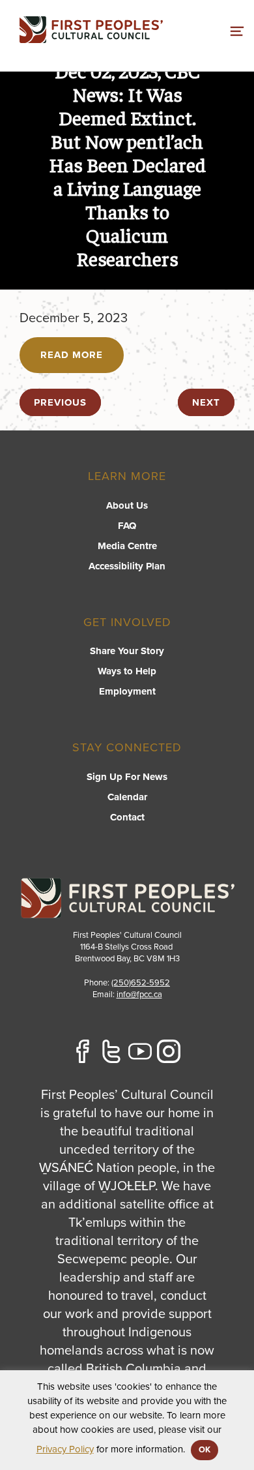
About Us (127, 505)
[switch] (237, 29)
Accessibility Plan (127, 566)
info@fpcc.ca (139, 994)
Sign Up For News (127, 777)
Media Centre (127, 546)
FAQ (127, 526)
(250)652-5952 (140, 983)
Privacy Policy (65, 1449)
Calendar (127, 797)
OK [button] (204, 1450)
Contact (127, 817)
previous (60, 402)
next (206, 402)
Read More (71, 355)
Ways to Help (127, 671)
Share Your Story (127, 651)
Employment (127, 691)
